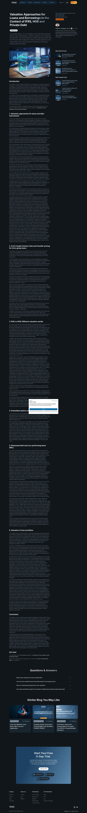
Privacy (76, 811)
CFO (45, 796)
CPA (45, 798)
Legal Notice (66, 811)
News (10, 798)
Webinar (22, 798)
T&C (70, 811)
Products (30, 2)
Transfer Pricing (35, 802)
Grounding (11, 800)
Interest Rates (35, 800)
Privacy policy (54, 400)
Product (22, 794)
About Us (11, 794)
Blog (22, 796)
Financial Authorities (48, 800)
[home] (14, 2)
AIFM (45, 794)
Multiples (34, 798)
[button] (23, 2)
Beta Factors (35, 796)
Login (67, 2)
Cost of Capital (35, 794)
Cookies (73, 811)
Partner (11, 796)
